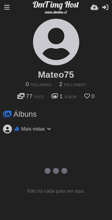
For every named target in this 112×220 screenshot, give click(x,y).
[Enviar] (94, 7)
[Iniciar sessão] (105, 7)
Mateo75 (56, 75)
